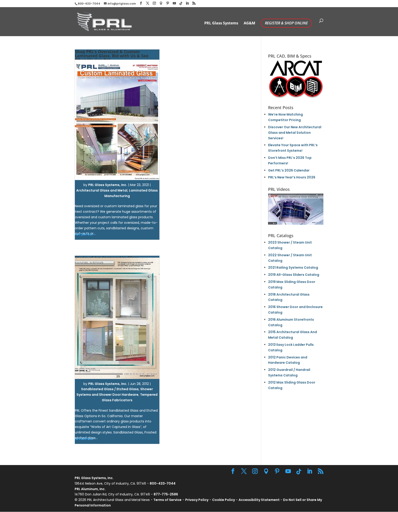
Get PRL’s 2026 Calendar (289, 170)
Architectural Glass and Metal (101, 190)
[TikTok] (180, 3)
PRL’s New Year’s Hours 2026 (291, 177)
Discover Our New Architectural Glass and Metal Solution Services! (294, 132)
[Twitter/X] (147, 3)
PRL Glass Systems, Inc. (107, 185)
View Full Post (81, 234)
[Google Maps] (161, 3)
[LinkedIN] (187, 3)
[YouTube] (174, 3)
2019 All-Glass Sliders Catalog (293, 274)
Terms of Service (167, 499)
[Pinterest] (167, 3)
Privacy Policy (196, 499)
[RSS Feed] (194, 3)
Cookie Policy (223, 499)
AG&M (249, 23)
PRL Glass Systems (221, 23)
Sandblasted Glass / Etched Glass (110, 389)
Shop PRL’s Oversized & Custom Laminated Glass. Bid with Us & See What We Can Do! (112, 56)
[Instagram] (154, 3)
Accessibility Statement (259, 499)
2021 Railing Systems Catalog (293, 267)
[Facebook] (141, 3)
